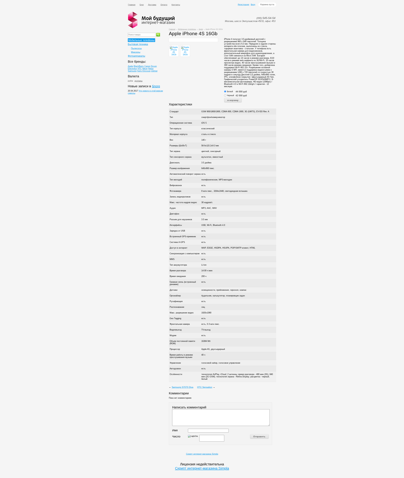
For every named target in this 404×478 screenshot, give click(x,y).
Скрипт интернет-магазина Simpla (202, 454)
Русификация (176, 301)
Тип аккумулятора (178, 265)
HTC (140, 68)
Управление (175, 363)
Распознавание (177, 307)
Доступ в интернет (178, 248)
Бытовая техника (138, 44)
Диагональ (175, 162)
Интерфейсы (176, 225)
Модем (173, 335)
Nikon (145, 68)
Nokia (150, 68)
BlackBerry (139, 66)
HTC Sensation (204, 387)
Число (176, 436)
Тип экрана (175, 151)
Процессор (175, 349)
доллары (138, 81)
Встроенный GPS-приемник (183, 236)
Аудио (173, 208)
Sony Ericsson (144, 71)
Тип (171, 117)
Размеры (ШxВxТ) (178, 145)
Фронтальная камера (180, 324)
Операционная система (181, 123)
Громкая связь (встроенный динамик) (183, 283)
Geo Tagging (175, 318)
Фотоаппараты (136, 56)
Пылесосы (136, 48)
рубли (130, 81)
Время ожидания (178, 276)
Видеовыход (176, 330)
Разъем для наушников (181, 219)
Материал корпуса (178, 134)
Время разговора (178, 270)
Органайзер (175, 295)
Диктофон (174, 214)
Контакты (176, 5)
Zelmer (154, 71)
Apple (201, 29)
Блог (142, 5)
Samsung (132, 71)
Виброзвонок (176, 185)
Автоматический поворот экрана (185, 174)
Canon (147, 66)
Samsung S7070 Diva (182, 387)
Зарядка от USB (177, 231)
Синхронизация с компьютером (184, 253)
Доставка (152, 5)
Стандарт (174, 111)
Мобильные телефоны (187, 29)
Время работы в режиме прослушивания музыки (181, 356)
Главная (131, 5)
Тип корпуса (175, 128)
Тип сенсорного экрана (180, 157)
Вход (253, 4)
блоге (156, 86)
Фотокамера (175, 191)
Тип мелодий (176, 179)
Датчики (173, 290)
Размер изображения (180, 168)
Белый (230, 91)
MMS (172, 259)
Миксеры (135, 52)
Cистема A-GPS (177, 242)
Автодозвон (175, 368)
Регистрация (243, 4)
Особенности (176, 374)
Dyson (154, 66)
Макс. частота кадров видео (183, 202)
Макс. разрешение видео (181, 313)
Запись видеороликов (180, 197)
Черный (230, 95)
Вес (171, 140)
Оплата (163, 5)
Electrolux (132, 68)
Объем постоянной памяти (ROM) (182, 342)
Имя (175, 430)
